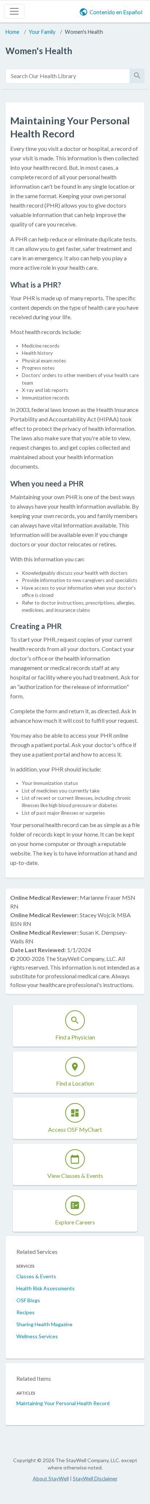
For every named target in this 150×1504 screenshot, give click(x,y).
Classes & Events (36, 1276)
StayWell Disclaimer (95, 1478)
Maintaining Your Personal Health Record (63, 1403)
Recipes (25, 1312)
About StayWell (51, 1478)
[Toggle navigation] (14, 11)
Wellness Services (37, 1336)
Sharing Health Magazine (44, 1324)
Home (12, 32)
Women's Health (84, 32)
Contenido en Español (116, 12)
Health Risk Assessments (45, 1288)
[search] (67, 76)
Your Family (42, 32)
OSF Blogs (28, 1300)
